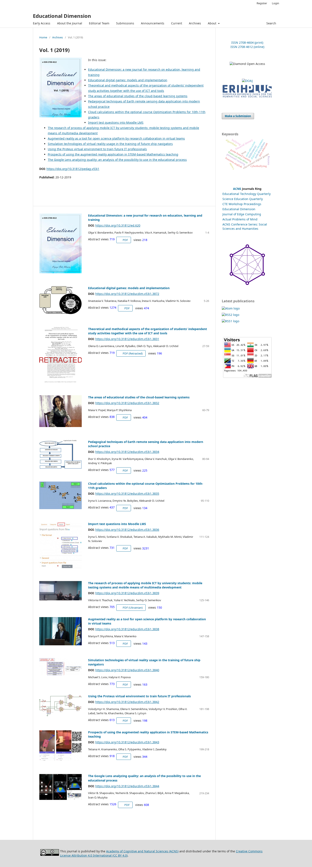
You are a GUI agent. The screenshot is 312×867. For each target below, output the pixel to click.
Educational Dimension (62, 15)
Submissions (125, 23)
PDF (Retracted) (132, 353)
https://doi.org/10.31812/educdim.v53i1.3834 (127, 452)
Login (275, 3)
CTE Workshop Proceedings (241, 204)
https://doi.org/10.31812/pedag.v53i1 (72, 169)
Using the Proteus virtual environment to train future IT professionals (97, 149)
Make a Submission (238, 116)
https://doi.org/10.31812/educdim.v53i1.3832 (127, 403)
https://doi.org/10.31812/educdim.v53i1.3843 (127, 742)
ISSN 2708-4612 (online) (247, 47)
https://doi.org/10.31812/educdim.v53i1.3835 (127, 494)
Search (271, 23)
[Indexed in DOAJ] (247, 81)
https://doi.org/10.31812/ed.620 (117, 225)
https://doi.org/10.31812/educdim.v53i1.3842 (127, 702)
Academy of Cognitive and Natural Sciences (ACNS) (142, 851)
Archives (195, 23)
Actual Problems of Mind (239, 219)
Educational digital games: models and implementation (127, 80)
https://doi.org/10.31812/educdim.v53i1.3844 (127, 786)
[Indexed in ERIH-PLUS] (247, 98)
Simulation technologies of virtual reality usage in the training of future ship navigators (110, 144)
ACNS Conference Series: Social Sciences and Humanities (244, 226)
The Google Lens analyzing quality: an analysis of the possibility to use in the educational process (117, 160)
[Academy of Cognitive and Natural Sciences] (247, 284)
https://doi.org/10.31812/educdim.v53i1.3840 (127, 670)
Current (176, 23)
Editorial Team (99, 23)
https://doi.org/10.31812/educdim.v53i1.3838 (127, 629)
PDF (125, 240)
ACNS (237, 189)
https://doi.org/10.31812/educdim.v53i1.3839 (127, 593)
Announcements (152, 23)
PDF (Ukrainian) (132, 607)
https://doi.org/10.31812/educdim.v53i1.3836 (127, 530)
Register (262, 3)
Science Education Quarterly (242, 199)
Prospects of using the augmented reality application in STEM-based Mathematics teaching (113, 154)
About (212, 23)
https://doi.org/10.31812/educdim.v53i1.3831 (127, 339)
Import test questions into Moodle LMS (115, 122)
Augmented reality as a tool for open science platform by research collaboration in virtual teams (116, 138)
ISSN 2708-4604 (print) (247, 43)
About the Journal (69, 23)
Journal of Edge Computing (241, 214)
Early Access (41, 23)
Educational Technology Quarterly (246, 194)
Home (43, 37)
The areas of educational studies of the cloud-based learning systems (137, 96)
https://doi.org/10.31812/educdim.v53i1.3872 (127, 294)
